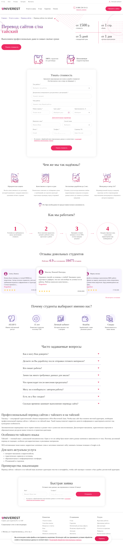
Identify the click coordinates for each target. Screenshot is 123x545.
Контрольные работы (104, 533)
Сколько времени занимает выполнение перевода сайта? (50, 403)
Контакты (31, 1)
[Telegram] (83, 1)
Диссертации (101, 526)
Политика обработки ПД (77, 528)
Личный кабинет (116, 1)
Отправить (88, 494)
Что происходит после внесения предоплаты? (45, 382)
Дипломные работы (103, 523)
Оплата (55, 9)
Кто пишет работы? (32, 368)
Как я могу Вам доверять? (35, 354)
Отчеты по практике (103, 528)
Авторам (22, 1)
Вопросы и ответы (48, 526)
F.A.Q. (3, 1)
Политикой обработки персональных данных (65, 540)
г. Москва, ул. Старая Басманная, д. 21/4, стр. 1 (16, 532)
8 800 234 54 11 (82, 8)
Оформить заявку (113, 8)
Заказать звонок (81, 9)
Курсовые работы (102, 520)
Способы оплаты (47, 523)
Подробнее (43, 284)
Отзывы (15, 1)
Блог (9, 1)
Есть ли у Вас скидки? (34, 396)
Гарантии (47, 9)
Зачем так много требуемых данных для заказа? (46, 375)
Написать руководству (49, 533)
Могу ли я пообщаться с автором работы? (43, 389)
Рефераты (100, 531)
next (119, 261)
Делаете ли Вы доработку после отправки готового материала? (54, 361)
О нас (40, 9)
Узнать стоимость (11, 47)
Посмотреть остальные (113, 297)
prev (3, 261)
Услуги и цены (31, 9)
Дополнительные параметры (61, 117)
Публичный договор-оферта (79, 526)
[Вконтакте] (80, 1)
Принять (102, 538)
